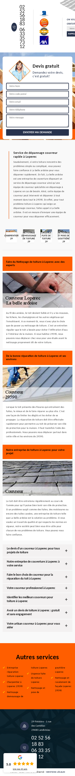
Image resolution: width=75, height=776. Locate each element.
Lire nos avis (20, 769)
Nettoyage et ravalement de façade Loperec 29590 (63, 684)
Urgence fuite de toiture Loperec (38, 678)
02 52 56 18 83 (22, 15)
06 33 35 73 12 (22, 38)
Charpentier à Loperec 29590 (15, 684)
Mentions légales (55, 772)
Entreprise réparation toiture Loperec (15, 672)
